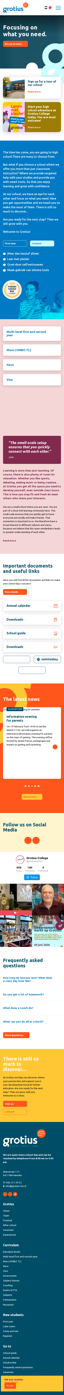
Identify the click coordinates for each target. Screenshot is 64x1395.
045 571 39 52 (14, 1182)
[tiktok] (15, 1194)
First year (10, 243)
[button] (20, 786)
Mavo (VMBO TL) (19, 350)
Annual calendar (11, 1357)
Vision (6, 1210)
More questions (14, 1035)
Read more (9, 540)
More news (29, 796)
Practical (7, 1220)
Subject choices (11, 1280)
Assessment (10, 1275)
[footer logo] (24, 1138)
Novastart (8, 1304)
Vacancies (8, 1229)
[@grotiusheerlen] (20, 859)
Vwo (10, 379)
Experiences (9, 1234)
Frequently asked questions (18, 1367)
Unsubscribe (9, 1362)
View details (11, 1382)
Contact (36, 243)
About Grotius (13, 43)
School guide (10, 1353)
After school (9, 1225)
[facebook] (28, 840)
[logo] (15, 7)
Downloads (11, 591)
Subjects (7, 1294)
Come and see (10, 1331)
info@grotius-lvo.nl (16, 1186)
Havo (10, 364)
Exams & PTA (10, 1290)
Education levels (11, 1251)
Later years (9, 1326)
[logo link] (16, 659)
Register (7, 1335)
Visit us (9, 1103)
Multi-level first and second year (26, 333)
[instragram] (36, 840)
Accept (10, 1386)
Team (6, 1215)
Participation (9, 1299)
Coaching (8, 1285)
